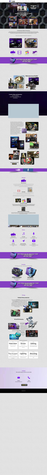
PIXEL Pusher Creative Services (18, 381)
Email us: (18, 380)
